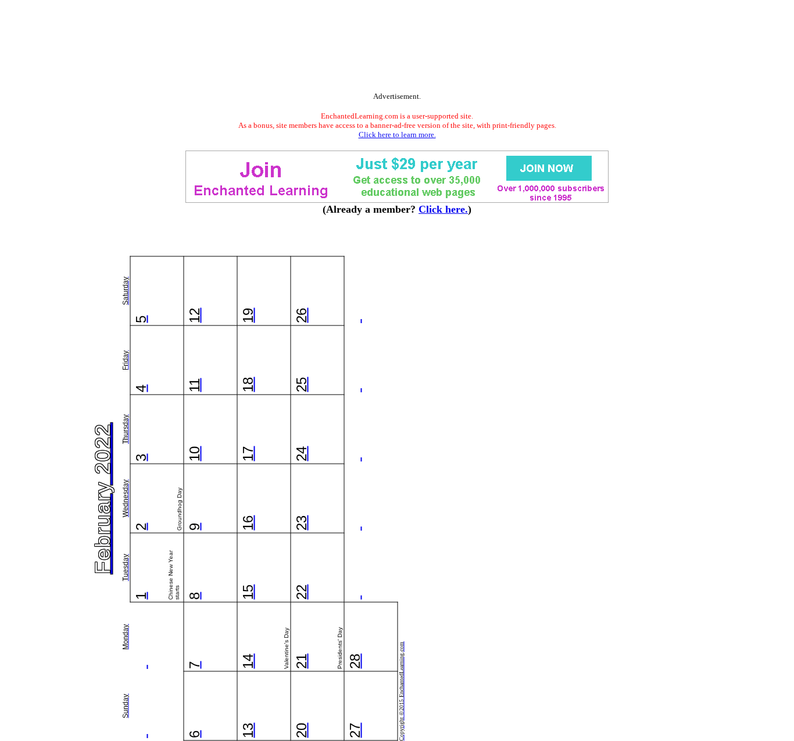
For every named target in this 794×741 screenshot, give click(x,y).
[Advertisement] (397, 48)
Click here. (443, 209)
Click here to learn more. (397, 134)
